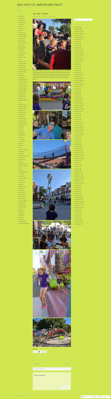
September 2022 (52, 16)
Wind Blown (21, 55)
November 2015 (78, 203)
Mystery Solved (22, 159)
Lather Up (21, 184)
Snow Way (21, 129)
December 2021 (78, 54)
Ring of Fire (21, 45)
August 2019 (77, 111)
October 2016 (78, 181)
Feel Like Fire (22, 51)
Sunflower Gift (22, 20)
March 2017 (77, 170)
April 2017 (77, 168)
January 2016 (78, 199)
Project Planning (22, 61)
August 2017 (77, 160)
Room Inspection (22, 207)
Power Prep (21, 131)
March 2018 (77, 146)
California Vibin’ (22, 84)
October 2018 (78, 131)
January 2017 (78, 174)
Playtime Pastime (22, 34)
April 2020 (77, 95)
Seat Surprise (22, 77)
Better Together (22, 40)
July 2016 (77, 187)
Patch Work (21, 213)
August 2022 (77, 39)
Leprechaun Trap (22, 114)
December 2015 (78, 201)
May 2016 (77, 191)
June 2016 (77, 189)
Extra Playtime (22, 38)
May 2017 (77, 166)
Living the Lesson (22, 88)
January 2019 (78, 125)
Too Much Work (22, 141)
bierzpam (45, 16)
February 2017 (78, 172)
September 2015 (78, 207)
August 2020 (77, 86)
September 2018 (78, 133)
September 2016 (78, 183)
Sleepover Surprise (23, 79)
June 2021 (77, 66)
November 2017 (78, 154)
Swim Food (21, 170)
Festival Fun (68, 364)
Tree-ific (20, 59)
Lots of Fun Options (23, 36)
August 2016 (77, 185)
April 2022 (77, 47)
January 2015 (78, 224)
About (18, 10)
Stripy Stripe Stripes (23, 123)
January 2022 (78, 51)
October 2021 (78, 58)
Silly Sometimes (22, 67)
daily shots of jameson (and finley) (39, 5)
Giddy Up (21, 26)
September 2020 (78, 84)
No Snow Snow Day (23, 149)
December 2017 (78, 152)
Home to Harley (22, 71)
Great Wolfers (22, 75)
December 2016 (78, 177)
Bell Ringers (21, 24)
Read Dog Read (22, 205)
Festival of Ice (22, 188)
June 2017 (77, 164)
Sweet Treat (21, 145)
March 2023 (77, 29)
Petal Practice (22, 196)
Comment (65, 387)
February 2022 (78, 49)
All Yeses (21, 73)
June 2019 (77, 115)
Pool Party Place (22, 112)
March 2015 (77, 220)
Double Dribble (22, 133)
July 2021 (77, 64)
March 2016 (77, 195)
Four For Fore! (22, 176)
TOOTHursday (36, 364)
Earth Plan (21, 30)
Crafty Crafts (21, 16)
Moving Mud (21, 219)
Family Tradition (22, 198)
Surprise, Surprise (23, 120)
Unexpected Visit (22, 22)
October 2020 (78, 82)
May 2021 (77, 68)
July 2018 (77, 138)
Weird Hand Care (22, 194)
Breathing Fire (22, 49)
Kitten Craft (21, 153)
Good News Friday (23, 90)
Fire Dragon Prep (22, 53)
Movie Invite (21, 190)
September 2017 (78, 158)
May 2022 (77, 45)
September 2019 (78, 109)
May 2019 (77, 117)
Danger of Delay (22, 47)
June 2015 (77, 213)
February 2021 (78, 74)
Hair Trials (21, 217)
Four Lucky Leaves (23, 43)
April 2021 (77, 70)
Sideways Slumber (23, 108)
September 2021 (78, 60)
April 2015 (77, 218)
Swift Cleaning (22, 157)
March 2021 (77, 72)
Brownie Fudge (22, 94)
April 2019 (77, 119)
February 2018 (78, 148)
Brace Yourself (22, 182)
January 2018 (78, 150)
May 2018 (77, 142)
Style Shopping (22, 202)
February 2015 (78, 222)
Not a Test (21, 143)
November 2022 (78, 33)
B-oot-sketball (22, 192)
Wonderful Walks (22, 221)
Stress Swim (21, 215)
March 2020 (77, 97)
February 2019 (78, 123)
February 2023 (78, 31)
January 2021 (78, 76)
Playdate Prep (22, 110)
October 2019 (78, 107)
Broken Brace (22, 135)
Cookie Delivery (22, 125)
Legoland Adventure (23, 82)
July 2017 (77, 162)
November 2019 (78, 105)
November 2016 (78, 179)
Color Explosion (22, 96)
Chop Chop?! (22, 174)
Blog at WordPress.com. (22, 395)
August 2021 (77, 62)
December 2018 (78, 127)
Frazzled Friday (22, 32)
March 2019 (77, 121)
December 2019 (78, 103)
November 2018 (78, 129)
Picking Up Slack (22, 164)
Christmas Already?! (23, 200)
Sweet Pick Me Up (23, 92)
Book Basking (22, 151)
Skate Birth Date (22, 186)
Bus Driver (21, 209)
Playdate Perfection (23, 106)
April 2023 (77, 27)
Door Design (21, 139)
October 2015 (78, 205)
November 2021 (78, 56)
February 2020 (78, 99)
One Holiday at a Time (23, 172)
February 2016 (78, 197)
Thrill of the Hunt (22, 65)
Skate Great (21, 127)
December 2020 (78, 78)
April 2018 (77, 144)
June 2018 (77, 140)
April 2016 (77, 193)
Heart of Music (22, 211)
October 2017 (78, 156)
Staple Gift (21, 180)
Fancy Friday (21, 18)
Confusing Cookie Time (24, 155)
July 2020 (77, 88)
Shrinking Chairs (22, 104)
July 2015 (77, 211)
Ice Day (20, 147)
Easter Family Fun (23, 57)
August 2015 (77, 209)
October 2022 (78, 35)
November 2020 (78, 80)
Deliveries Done (22, 98)
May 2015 (77, 216)
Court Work (21, 161)
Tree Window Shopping (24, 223)
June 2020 (77, 90)
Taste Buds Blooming (23, 69)
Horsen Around (22, 28)
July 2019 (77, 113)
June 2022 (77, 43)
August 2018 (77, 136)
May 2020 (77, 92)
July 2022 (77, 41)
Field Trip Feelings (23, 118)
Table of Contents (22, 63)
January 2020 (78, 101)
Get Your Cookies (22, 86)
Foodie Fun (21, 137)
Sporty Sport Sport (23, 178)
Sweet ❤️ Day (22, 116)
